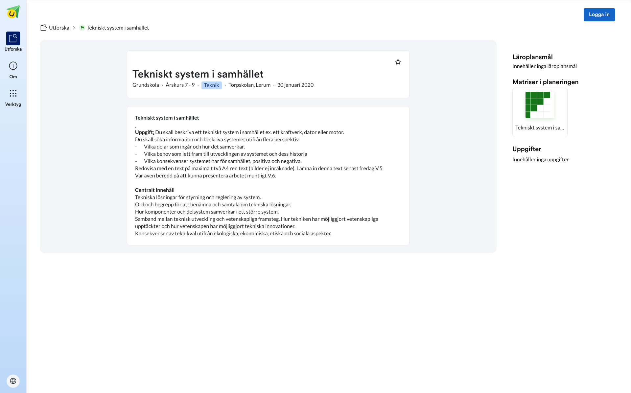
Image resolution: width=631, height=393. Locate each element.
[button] (540, 112)
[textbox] (268, 175)
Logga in (599, 14)
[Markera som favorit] (398, 62)
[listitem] (13, 42)
